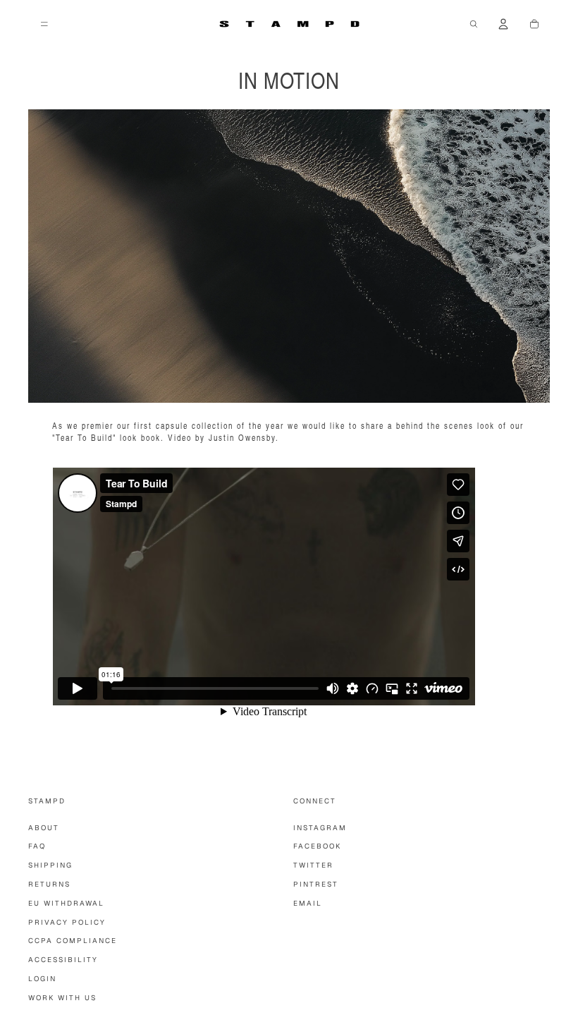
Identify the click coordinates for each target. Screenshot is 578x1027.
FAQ (37, 846)
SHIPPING (50, 865)
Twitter (313, 865)
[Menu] (44, 24)
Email (307, 903)
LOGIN (42, 978)
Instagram (320, 827)
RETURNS (49, 884)
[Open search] (473, 24)
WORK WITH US (62, 997)
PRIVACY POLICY (67, 922)
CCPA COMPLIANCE (72, 940)
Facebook (317, 846)
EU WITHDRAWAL (66, 903)
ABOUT (43, 827)
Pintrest (315, 884)
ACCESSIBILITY (63, 959)
